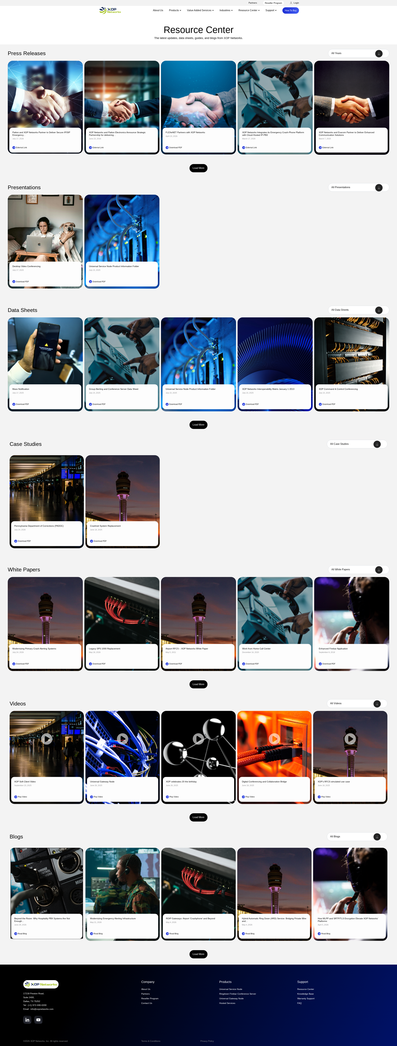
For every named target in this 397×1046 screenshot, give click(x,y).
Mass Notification (20, 389)
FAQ (299, 1003)
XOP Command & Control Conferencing (338, 389)
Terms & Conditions (150, 1041)
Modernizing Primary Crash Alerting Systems (34, 648)
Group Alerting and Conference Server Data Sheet (113, 389)
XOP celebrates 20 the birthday (181, 781)
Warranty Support (305, 998)
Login (296, 3)
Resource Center (305, 989)
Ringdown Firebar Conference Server (237, 994)
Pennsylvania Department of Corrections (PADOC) (39, 526)
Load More (198, 168)
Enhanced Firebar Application (333, 648)
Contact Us (146, 1003)
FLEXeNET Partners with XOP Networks (185, 132)
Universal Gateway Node (102, 781)
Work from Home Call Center (256, 648)
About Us (158, 10)
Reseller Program (273, 3)
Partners (253, 3)
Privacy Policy (207, 1041)
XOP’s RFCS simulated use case (334, 781)
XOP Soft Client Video (25, 781)
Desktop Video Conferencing (26, 266)
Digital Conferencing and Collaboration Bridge (264, 781)
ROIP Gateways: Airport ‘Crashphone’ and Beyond (190, 918)
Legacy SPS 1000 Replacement (104, 648)
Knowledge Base (305, 994)
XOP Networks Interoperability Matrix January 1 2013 (268, 389)
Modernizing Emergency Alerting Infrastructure (113, 918)
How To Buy (291, 10)
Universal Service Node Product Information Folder (114, 266)
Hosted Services (227, 1003)
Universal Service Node (230, 989)
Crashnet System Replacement (105, 526)
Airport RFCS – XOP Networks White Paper (187, 648)
